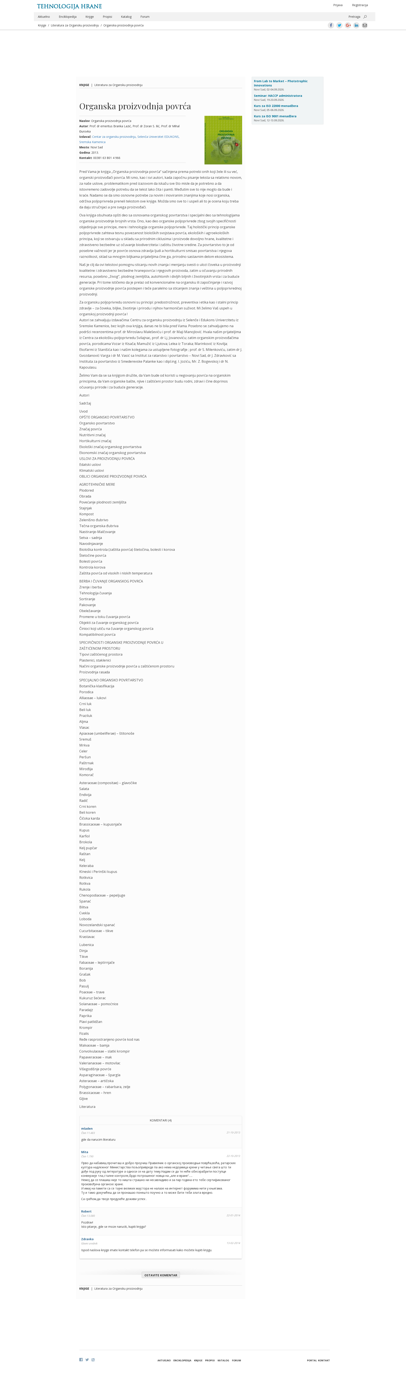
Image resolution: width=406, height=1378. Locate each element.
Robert (86, 1211)
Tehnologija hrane (69, 6)
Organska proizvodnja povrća (123, 25)
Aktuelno (44, 17)
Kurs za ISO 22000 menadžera (276, 106)
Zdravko (87, 1239)
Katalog (126, 17)
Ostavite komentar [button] (160, 1275)
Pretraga (354, 17)
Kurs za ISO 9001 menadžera (275, 116)
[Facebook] (81, 1359)
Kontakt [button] (324, 1360)
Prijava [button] (338, 5)
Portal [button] (312, 1360)
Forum (145, 17)
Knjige (89, 17)
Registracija (360, 5)
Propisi (107, 17)
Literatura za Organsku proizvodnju (75, 25)
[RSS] (93, 1359)
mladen (87, 1128)
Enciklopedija (68, 17)
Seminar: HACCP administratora (278, 96)
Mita (84, 1152)
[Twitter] (87, 1359)
